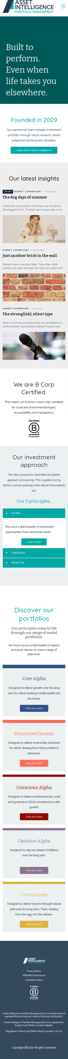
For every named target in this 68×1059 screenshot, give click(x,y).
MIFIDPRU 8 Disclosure (34, 976)
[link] (34, 958)
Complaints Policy (34, 980)
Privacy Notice (34, 971)
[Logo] (28, 6)
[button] (34, 513)
